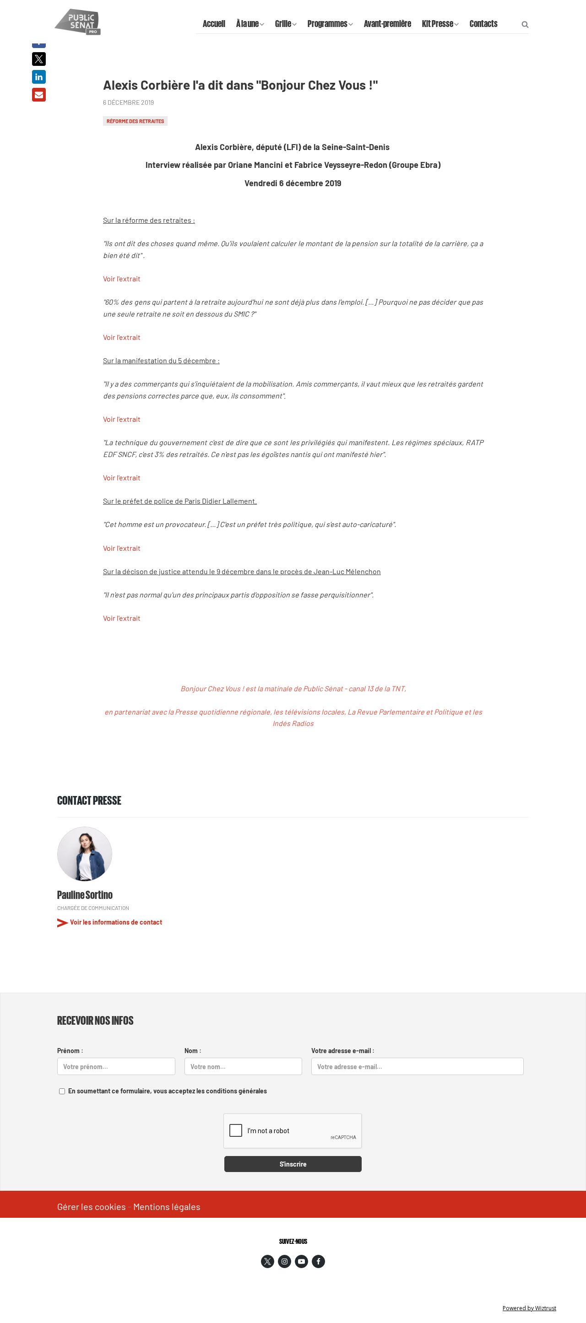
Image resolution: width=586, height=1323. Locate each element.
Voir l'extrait (122, 278)
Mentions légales (167, 1206)
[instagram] (284, 1261)
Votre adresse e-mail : (342, 1050)
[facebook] (318, 1261)
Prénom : (70, 1050)
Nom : (192, 1050)
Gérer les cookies (91, 1206)
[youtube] (301, 1261)
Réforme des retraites (135, 121)
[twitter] (267, 1261)
